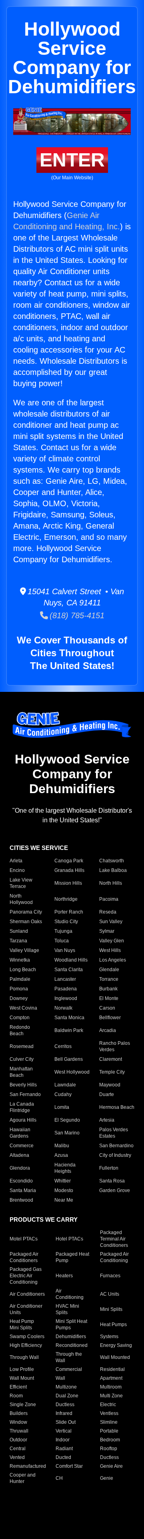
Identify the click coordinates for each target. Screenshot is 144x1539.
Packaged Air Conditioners (24, 1257)
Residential (112, 1369)
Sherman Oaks (26, 921)
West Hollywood (72, 1072)
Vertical (64, 1431)
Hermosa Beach (116, 1107)
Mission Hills (68, 883)
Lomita (61, 1107)
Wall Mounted (115, 1357)
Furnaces (110, 1275)
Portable (109, 1431)
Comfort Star (69, 1466)
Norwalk (63, 1008)
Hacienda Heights (65, 1168)
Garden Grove (114, 1190)
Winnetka (20, 960)
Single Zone (23, 1404)
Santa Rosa (112, 1181)
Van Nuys (64, 950)
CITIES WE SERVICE (39, 847)
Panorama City (26, 912)
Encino (17, 870)
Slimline (109, 1422)
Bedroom (110, 1440)
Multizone (66, 1387)
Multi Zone (111, 1396)
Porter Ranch (68, 912)
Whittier (62, 1181)
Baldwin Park (68, 1030)
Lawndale (65, 1085)
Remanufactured (28, 1466)
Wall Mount (22, 1378)
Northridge (66, 899)
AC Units (109, 1294)
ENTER (72, 159)
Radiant (64, 1448)
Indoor (63, 1440)
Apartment (111, 1378)
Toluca (61, 941)
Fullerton (108, 1168)
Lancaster (65, 979)
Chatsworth (111, 861)
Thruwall (19, 1431)
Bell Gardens (68, 1059)
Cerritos (63, 1046)
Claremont (110, 1059)
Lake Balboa (113, 870)
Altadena (19, 1155)
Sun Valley (110, 921)
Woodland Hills (71, 960)
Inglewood (65, 998)
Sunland (19, 931)
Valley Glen (111, 941)
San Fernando (25, 1094)
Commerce (22, 1145)
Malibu (61, 1145)
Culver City (22, 1059)
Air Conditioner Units (26, 1309)
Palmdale (20, 979)
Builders (19, 1413)
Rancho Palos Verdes (114, 1046)
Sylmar (106, 931)
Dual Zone (67, 1396)
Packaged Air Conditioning (114, 1257)
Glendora (20, 1168)
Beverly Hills (23, 1085)
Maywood (109, 1085)
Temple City (112, 1072)
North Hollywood (21, 899)
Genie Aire (111, 1466)
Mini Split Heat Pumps (71, 1325)
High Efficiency (26, 1345)
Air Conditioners (27, 1294)
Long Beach (23, 969)
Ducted (63, 1457)
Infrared (64, 1413)
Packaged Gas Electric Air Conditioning (26, 1275)
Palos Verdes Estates (113, 1133)
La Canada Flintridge (22, 1107)
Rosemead (22, 1046)
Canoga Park (68, 861)
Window (18, 1422)
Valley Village (24, 950)
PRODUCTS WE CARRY (44, 1219)
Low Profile (22, 1369)
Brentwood (21, 1200)
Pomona (19, 989)
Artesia (106, 1120)
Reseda (107, 912)
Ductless (65, 1404)
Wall (60, 1378)
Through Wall (24, 1357)
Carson (107, 1008)
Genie (106, 1478)
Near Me (63, 1200)
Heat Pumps (113, 1324)
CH (59, 1478)
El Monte (108, 998)
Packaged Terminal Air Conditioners (114, 1239)
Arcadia (107, 1030)
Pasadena (65, 989)
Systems (109, 1336)
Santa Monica (69, 1017)
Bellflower (110, 1017)
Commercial (69, 1369)
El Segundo (67, 1120)
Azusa (61, 1155)
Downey (19, 998)
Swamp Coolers (27, 1336)
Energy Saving (116, 1345)
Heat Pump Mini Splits (22, 1325)
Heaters (64, 1275)
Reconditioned (72, 1345)
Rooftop (108, 1448)
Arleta (16, 861)
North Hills (110, 883)
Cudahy (63, 1094)
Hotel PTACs (69, 1239)
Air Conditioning (70, 1294)
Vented (17, 1457)
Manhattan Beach (21, 1072)
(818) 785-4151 (76, 615)
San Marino (67, 1133)
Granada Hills (69, 870)
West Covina (23, 1008)
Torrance (108, 979)
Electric (108, 1404)
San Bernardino (116, 1145)
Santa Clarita (68, 969)
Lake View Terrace (21, 883)
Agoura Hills (23, 1120)
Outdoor (18, 1440)
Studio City (66, 921)
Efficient (18, 1387)
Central (18, 1448)
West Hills (110, 950)
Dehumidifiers (71, 1336)
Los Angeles (112, 960)
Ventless (109, 1413)
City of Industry (115, 1155)
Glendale (109, 969)
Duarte (106, 1094)
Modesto (63, 1190)
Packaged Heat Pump (72, 1257)
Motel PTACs (24, 1239)
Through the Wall (69, 1357)
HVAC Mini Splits (67, 1309)
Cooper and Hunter (23, 1478)
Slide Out (66, 1422)
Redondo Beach (20, 1030)
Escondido (21, 1181)
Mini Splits (111, 1309)
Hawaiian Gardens (20, 1133)
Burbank (108, 989)
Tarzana (18, 941)
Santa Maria (23, 1190)
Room (16, 1396)
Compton (20, 1017)
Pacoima (108, 899)
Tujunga (63, 931)
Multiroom (111, 1387)
